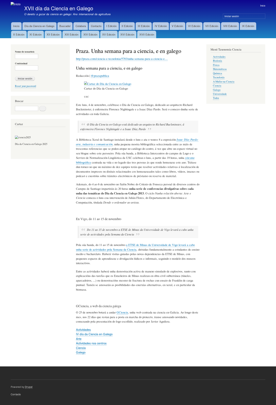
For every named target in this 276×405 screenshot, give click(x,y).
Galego (80, 352)
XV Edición (108, 34)
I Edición (111, 26)
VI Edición (194, 26)
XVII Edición (146, 34)
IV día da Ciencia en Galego (94, 334)
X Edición (18, 34)
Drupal (29, 386)
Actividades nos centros (91, 343)
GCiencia (122, 312)
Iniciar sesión (231, 16)
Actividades (83, 329)
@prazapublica (100, 76)
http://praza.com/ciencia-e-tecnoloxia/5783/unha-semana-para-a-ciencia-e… (122, 59)
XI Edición (35, 34)
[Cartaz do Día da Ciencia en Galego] (107, 84)
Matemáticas (220, 69)
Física (216, 65)
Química (217, 73)
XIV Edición (90, 34)
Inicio (262, 5)
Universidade (220, 94)
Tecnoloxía (218, 77)
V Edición (177, 26)
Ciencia (81, 348)
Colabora (81, 26)
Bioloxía (217, 60)
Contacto (96, 26)
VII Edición (211, 26)
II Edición (127, 26)
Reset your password (25, 86)
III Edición (144, 26)
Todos (216, 98)
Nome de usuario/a (24, 51)
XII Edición (53, 34)
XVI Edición (127, 34)
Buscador (65, 26)
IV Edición (161, 26)
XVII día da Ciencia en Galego (58, 8)
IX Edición (248, 26)
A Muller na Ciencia (223, 81)
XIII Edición (71, 34)
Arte (78, 338)
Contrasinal (21, 63)
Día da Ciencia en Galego (39, 26)
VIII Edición (230, 26)
